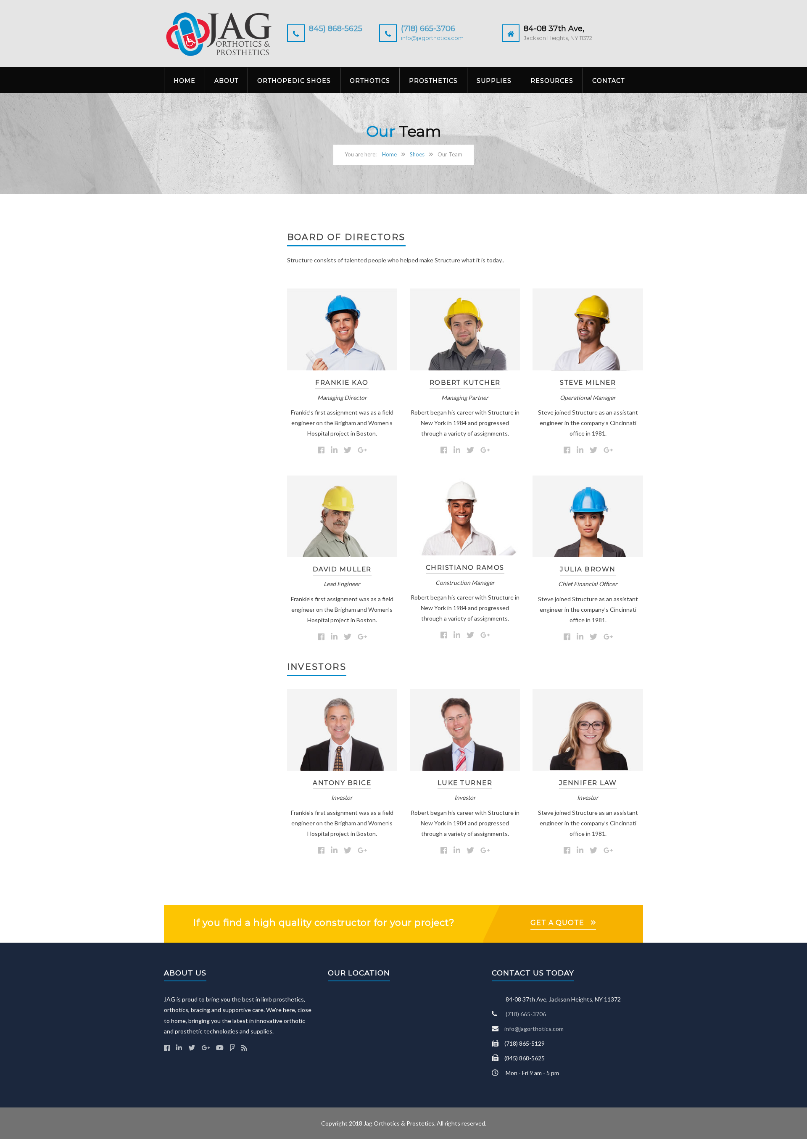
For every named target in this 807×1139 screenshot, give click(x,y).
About (226, 81)
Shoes (417, 154)
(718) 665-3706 (428, 28)
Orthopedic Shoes (294, 81)
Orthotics (370, 81)
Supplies (494, 81)
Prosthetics (433, 81)
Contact (608, 81)
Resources (551, 81)
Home (184, 81)
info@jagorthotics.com (432, 37)
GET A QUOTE (557, 923)
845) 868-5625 (335, 28)
